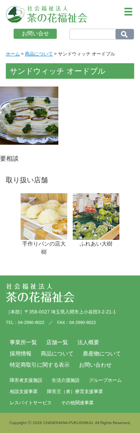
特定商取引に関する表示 (40, 365)
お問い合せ (35, 33)
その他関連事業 (77, 402)
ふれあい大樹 (96, 244)
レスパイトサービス (31, 402)
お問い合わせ (95, 365)
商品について (57, 353)
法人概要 (88, 342)
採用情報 (21, 353)
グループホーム (105, 380)
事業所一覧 (23, 342)
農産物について (102, 353)
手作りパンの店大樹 (44, 248)
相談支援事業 (24, 391)
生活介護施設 (66, 380)
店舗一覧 (57, 342)
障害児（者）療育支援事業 (75, 391)
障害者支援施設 (26, 380)
